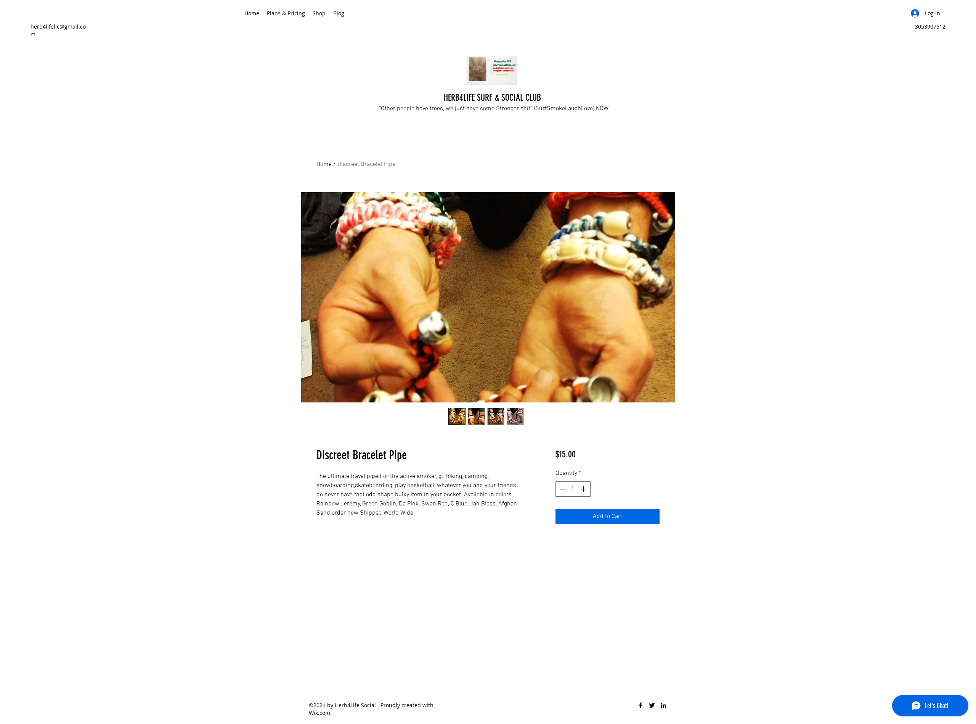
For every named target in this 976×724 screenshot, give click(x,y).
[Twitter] (652, 705)
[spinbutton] (573, 489)
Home (324, 164)
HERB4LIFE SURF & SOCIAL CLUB (492, 97)
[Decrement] (562, 489)
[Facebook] (640, 705)
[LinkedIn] (663, 705)
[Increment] (584, 489)
